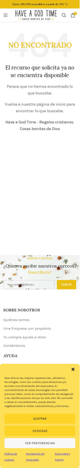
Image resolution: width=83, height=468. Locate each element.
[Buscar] (64, 15)
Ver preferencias (40, 443)
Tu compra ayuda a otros (24, 337)
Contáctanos (14, 345)
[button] (73, 369)
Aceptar (39, 419)
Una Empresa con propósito (27, 328)
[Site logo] (36, 14)
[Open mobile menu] (5, 15)
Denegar (40, 431)
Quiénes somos (16, 319)
